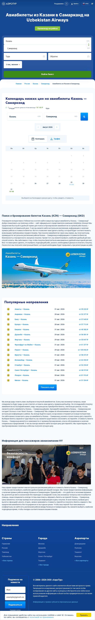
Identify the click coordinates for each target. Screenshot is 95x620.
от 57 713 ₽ (83, 324)
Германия (6, 544)
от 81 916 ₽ (83, 375)
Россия (5, 548)
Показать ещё (47, 387)
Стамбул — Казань (22, 365)
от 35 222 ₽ (83, 309)
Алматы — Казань (22, 309)
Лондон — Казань (22, 375)
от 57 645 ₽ (83, 319)
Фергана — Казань (22, 340)
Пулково (78, 548)
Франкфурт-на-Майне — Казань (28, 345)
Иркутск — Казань (22, 355)
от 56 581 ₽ (83, 335)
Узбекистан (7, 556)
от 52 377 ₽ (83, 314)
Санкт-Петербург (45, 556)
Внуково (78, 556)
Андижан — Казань (22, 314)
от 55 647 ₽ (83, 340)
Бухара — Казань (22, 324)
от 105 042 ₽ (83, 350)
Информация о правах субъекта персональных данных (55, 602)
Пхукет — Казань (22, 350)
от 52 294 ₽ (83, 365)
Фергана (41, 552)
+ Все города (43, 565)
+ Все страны (7, 561)
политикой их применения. (42, 617)
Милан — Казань (21, 380)
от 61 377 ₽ (83, 345)
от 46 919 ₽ (83, 370)
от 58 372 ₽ (83, 355)
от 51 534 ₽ (83, 380)
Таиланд (5, 552)
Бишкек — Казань (22, 329)
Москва (41, 544)
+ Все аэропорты (81, 561)
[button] (61, 4)
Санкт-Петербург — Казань (26, 370)
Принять (84, 614)
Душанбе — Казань (22, 335)
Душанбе (42, 548)
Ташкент (41, 561)
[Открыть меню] (92, 3)
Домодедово (80, 544)
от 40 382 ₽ (83, 329)
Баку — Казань (21, 319)
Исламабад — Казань (23, 360)
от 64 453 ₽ (83, 360)
